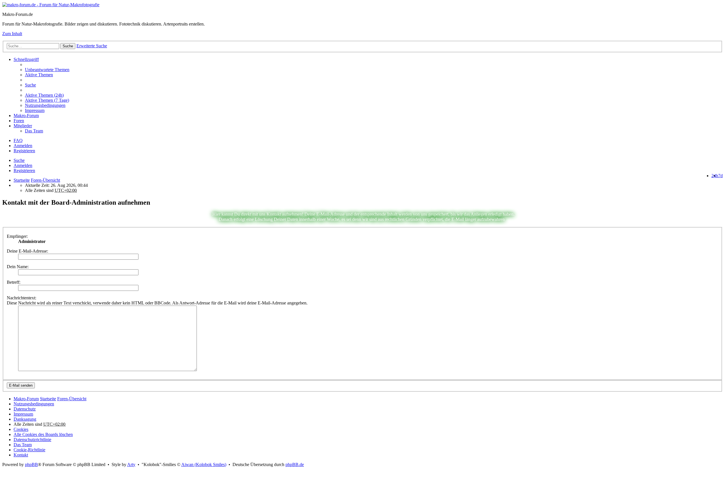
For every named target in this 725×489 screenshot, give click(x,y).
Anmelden (23, 165)
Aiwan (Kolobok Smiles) (203, 464)
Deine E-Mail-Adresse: (27, 251)
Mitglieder (23, 125)
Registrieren (24, 170)
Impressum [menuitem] (34, 110)
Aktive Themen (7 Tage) (47, 100)
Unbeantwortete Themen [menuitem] (47, 69)
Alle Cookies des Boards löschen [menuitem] (43, 434)
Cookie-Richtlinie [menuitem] (29, 449)
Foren (19, 120)
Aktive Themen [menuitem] (39, 74)
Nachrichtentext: (21, 297)
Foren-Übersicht (71, 398)
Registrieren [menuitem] (24, 150)
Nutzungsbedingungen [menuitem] (45, 105)
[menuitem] (374, 95)
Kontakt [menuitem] (21, 454)
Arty (131, 464)
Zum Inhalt (12, 33)
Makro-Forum (26, 115)
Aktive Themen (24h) (44, 95)
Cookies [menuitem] (21, 429)
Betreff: (13, 282)
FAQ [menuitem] (18, 140)
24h (714, 175)
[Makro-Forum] (50, 4)
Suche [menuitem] (30, 84)
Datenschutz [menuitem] (25, 409)
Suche (68, 46)
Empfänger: (17, 236)
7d (720, 175)
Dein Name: (18, 266)
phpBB (31, 464)
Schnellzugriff (26, 59)
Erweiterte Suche (91, 45)
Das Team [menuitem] (34, 130)
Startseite (22, 180)
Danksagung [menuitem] (25, 419)
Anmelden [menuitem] (23, 145)
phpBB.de (294, 464)
